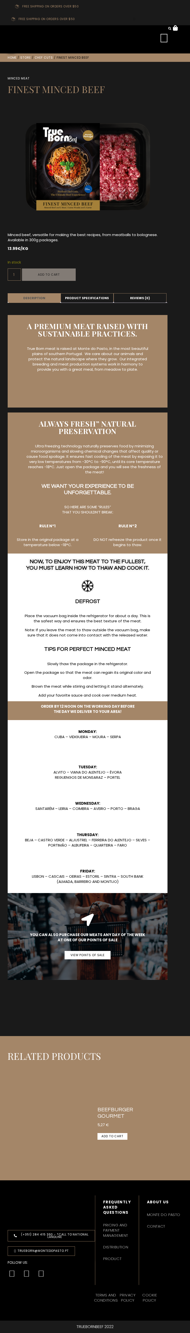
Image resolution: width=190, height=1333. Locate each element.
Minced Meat (19, 78)
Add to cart (49, 274)
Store (25, 57)
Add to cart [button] (112, 1136)
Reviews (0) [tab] (140, 298)
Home (12, 57)
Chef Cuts (44, 57)
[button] (134, 19)
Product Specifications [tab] (87, 298)
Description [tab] (34, 298)
